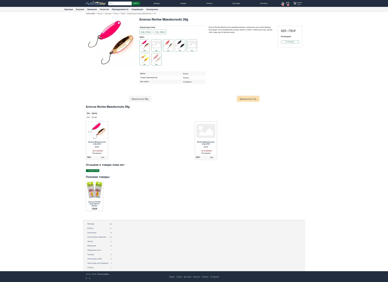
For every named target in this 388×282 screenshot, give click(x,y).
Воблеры (99, 223)
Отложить (291, 42)
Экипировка (152, 9)
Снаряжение (137, 9)
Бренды (157, 3)
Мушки (99, 241)
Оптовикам (214, 276)
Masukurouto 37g (248, 98)
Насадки (99, 254)
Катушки (80, 9)
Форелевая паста (99, 250)
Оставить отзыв (93, 170)
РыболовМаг (90, 13)
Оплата (209, 3)
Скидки (183, 3)
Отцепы (99, 267)
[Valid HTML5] (86, 278)
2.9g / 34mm (146, 32)
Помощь (205, 276)
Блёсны (116, 13)
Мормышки (99, 245)
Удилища (68, 9)
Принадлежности (120, 9)
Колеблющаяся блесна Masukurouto (139, 13)
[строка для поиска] (120, 3)
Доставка (236, 3)
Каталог (100, 13)
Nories (123, 13)
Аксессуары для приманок (99, 263)
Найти (135, 3)
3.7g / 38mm (160, 32)
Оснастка (104, 9)
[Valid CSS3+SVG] (89, 278)
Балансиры (99, 232)
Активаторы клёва (99, 258)
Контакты (263, 3)
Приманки (92, 9)
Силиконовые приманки (99, 237)
